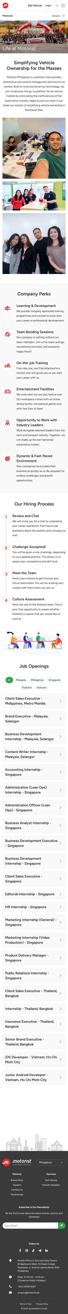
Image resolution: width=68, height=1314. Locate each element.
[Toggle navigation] (64, 16)
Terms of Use (26, 1304)
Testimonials (17, 1194)
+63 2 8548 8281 (27, 1286)
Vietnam (41, 687)
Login (48, 5)
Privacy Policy (42, 1304)
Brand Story (17, 1180)
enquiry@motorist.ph (29, 1292)
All (9, 680)
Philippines (37, 680)
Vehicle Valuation (51, 1185)
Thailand (27, 687)
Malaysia (21, 680)
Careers (17, 1185)
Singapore (54, 680)
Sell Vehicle (35, 5)
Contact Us (17, 1189)
